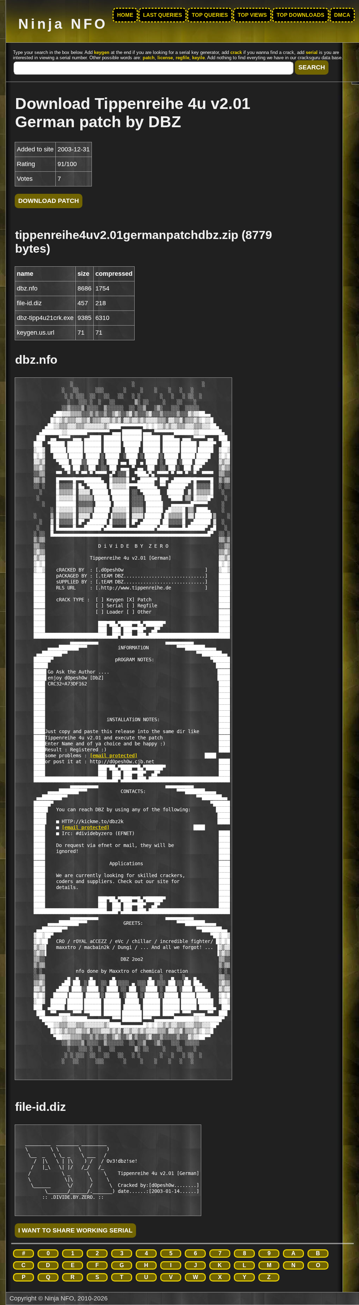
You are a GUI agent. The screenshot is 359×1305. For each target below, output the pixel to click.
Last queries (162, 15)
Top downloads (300, 15)
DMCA (342, 15)
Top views (252, 15)
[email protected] (113, 755)
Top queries (210, 15)
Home (125, 15)
